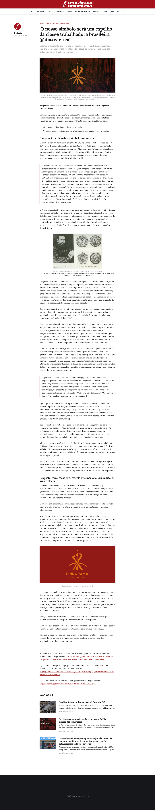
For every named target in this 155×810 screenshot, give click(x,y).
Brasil (49, 11)
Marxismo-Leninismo (82, 11)
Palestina (96, 11)
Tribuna (69, 11)
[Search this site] (123, 11)
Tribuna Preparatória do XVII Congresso (54, 24)
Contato (105, 11)
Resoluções (115, 11)
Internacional (59, 11)
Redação (18, 33)
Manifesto (40, 11)
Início (32, 11)
